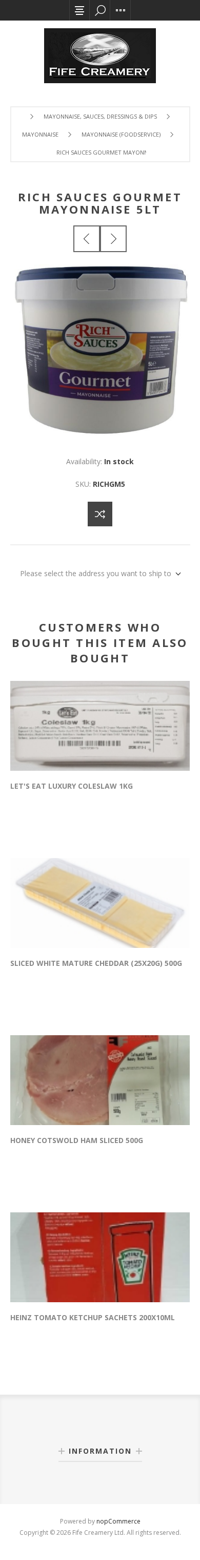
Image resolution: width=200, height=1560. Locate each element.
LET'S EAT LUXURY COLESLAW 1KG (71, 786)
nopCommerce (118, 1521)
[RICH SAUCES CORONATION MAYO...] (86, 238)
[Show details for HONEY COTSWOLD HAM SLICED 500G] (100, 1080)
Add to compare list (100, 514)
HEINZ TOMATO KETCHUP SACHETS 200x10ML (92, 1317)
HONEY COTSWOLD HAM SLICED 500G (76, 1140)
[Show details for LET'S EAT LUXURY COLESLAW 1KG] (100, 726)
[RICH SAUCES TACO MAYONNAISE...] (113, 238)
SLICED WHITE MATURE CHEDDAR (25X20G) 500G (96, 963)
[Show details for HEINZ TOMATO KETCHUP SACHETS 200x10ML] (100, 1257)
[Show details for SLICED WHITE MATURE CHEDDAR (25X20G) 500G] (100, 903)
